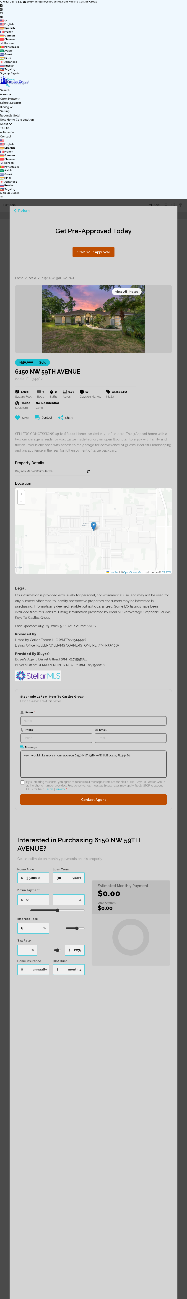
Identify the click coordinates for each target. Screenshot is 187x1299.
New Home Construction (17, 119)
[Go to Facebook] (1, 5)
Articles (5, 132)
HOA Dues (60, 961)
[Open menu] (1, 197)
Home (19, 278)
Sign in (15, 73)
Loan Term (61, 869)
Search (5, 90)
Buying (4, 107)
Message (31, 747)
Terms (49, 789)
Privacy (60, 789)
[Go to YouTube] (1, 13)
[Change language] (3, 21)
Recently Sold (10, 115)
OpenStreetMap (133, 572)
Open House (8, 98)
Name (30, 712)
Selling (5, 111)
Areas (4, 94)
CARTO (166, 572)
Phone (30, 729)
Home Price (25, 869)
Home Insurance (29, 961)
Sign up (5, 73)
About (4, 124)
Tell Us (5, 128)
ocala (32, 278)
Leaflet (114, 572)
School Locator (10, 102)
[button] (93, 526)
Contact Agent (93, 800)
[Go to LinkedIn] (1, 16)
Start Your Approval (93, 252)
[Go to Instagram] (1, 9)
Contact (5, 136)
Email (104, 729)
